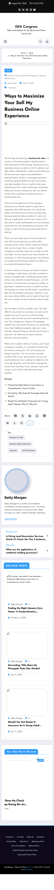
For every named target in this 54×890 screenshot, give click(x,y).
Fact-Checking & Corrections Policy (25, 866)
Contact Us (10, 853)
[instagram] (30, 9)
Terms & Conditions (18, 861)
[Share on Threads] (22, 423)
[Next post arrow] (47, 550)
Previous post (11, 532)
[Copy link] (30, 423)
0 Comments (12, 88)
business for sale (13, 76)
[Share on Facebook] (15, 416)
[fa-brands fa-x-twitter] (23, 9)
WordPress (30, 883)
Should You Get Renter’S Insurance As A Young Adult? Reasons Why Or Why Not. (24, 723)
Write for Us (24, 857)
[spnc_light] (47, 42)
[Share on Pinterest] (44, 416)
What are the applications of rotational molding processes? (22, 551)
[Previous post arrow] (47, 536)
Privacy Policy (11, 857)
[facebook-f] (19, 9)
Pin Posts (20, 853)
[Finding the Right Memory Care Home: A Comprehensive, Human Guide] (27, 579)
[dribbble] (27, 9)
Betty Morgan (12, 83)
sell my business (9, 78)
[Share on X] (23, 416)
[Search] (41, 41)
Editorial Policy (34, 861)
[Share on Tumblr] (14, 423)
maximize (43, 76)
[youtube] (34, 9)
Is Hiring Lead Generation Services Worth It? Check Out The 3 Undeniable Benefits (27, 538)
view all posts (10, 519)
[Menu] (5, 41)
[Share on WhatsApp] (37, 416)
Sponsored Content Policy (27, 870)
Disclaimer (41, 853)
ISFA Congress (26, 26)
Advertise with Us (38, 857)
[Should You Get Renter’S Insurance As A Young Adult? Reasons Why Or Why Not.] (27, 702)
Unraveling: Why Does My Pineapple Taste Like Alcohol (24, 666)
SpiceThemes (28, 885)
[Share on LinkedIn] (30, 416)
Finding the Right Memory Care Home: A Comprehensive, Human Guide (25, 609)
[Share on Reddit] (7, 423)
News (8, 70)
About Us (30, 853)
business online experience (29, 76)
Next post (10, 545)
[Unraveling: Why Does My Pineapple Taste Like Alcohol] (27, 645)
